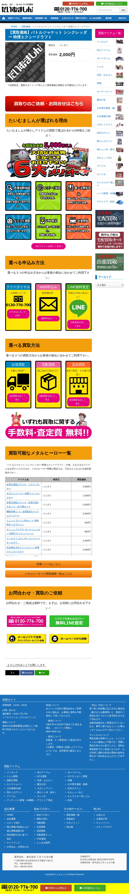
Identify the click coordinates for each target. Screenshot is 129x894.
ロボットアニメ (104, 124)
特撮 (99, 83)
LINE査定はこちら (113, 3)
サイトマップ (13, 842)
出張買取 (41, 827)
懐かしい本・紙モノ (107, 149)
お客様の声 (101, 819)
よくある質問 (43, 842)
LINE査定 (41, 838)
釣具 (70, 800)
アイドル (101, 166)
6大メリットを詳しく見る (48, 246)
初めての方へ (43, 815)
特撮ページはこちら (48, 564)
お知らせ (100, 815)
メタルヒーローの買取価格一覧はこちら (48, 573)
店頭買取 (41, 831)
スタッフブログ (104, 827)
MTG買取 (42, 776)
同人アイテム (103, 50)
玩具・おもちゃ (104, 75)
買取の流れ (42, 819)
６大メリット (73, 822)
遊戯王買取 (12, 780)
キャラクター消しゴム (107, 183)
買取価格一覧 (73, 815)
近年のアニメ (103, 133)
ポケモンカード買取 (77, 776)
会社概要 (11, 819)
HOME (14, 26)
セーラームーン (104, 91)
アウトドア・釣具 (106, 201)
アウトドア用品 (45, 800)
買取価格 (26, 26)
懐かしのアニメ (104, 141)
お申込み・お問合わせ (18, 847)
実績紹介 (70, 819)
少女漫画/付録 (104, 116)
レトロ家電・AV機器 (107, 193)
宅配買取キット (44, 834)
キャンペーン (102, 822)
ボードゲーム (103, 58)
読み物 (69, 827)
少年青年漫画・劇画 (107, 108)
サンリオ (101, 174)
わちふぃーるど (104, 157)
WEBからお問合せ (57, 888)
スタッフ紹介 (13, 822)
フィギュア (102, 42)
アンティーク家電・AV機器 (20, 800)
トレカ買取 (12, 776)
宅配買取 (41, 822)
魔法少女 (101, 99)
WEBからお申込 (79, 3)
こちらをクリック (27, 717)
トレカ (100, 66)
